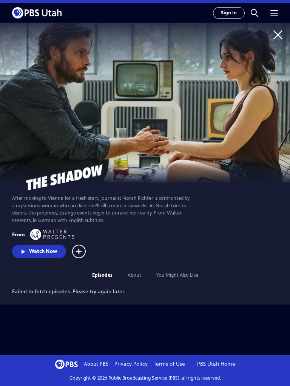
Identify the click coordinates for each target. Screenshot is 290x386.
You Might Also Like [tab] (177, 275)
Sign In (229, 13)
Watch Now (43, 251)
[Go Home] (277, 34)
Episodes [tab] (102, 275)
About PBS (96, 364)
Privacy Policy (131, 364)
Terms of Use (169, 364)
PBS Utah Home (216, 364)
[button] (254, 13)
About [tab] (134, 275)
